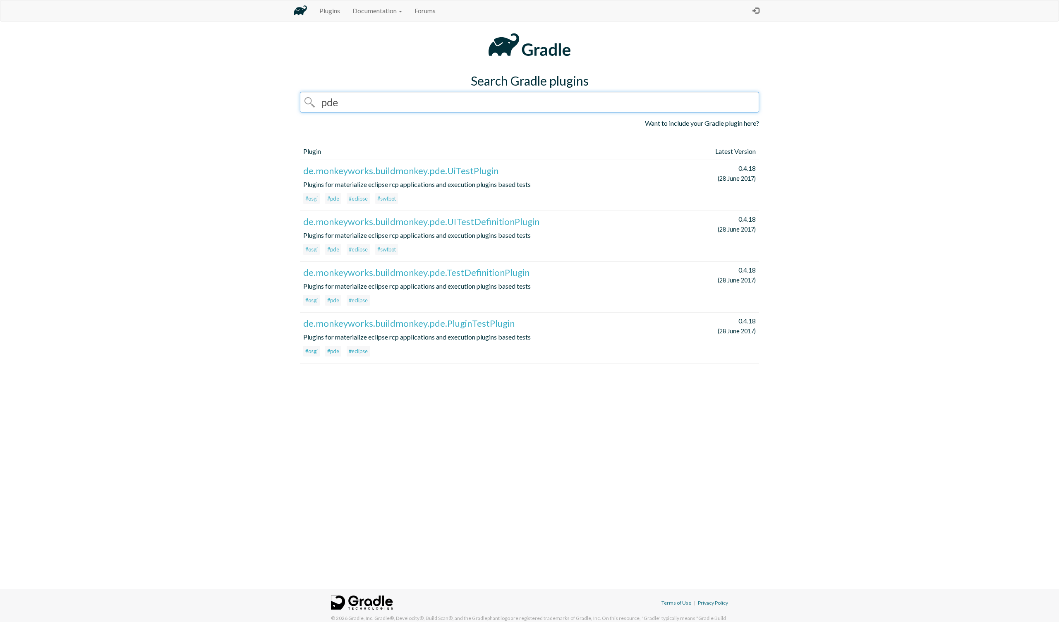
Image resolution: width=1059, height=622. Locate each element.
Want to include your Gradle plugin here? (702, 123)
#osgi (311, 198)
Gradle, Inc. (361, 618)
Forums (425, 10)
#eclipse (358, 198)
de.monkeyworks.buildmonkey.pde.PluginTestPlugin (409, 323)
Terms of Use (676, 603)
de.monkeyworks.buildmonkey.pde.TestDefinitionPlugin (416, 272)
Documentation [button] (375, 10)
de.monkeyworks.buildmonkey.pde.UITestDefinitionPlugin (421, 221)
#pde (333, 198)
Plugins (329, 10)
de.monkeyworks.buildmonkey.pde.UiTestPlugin (400, 170)
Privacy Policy (713, 603)
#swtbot (386, 198)
